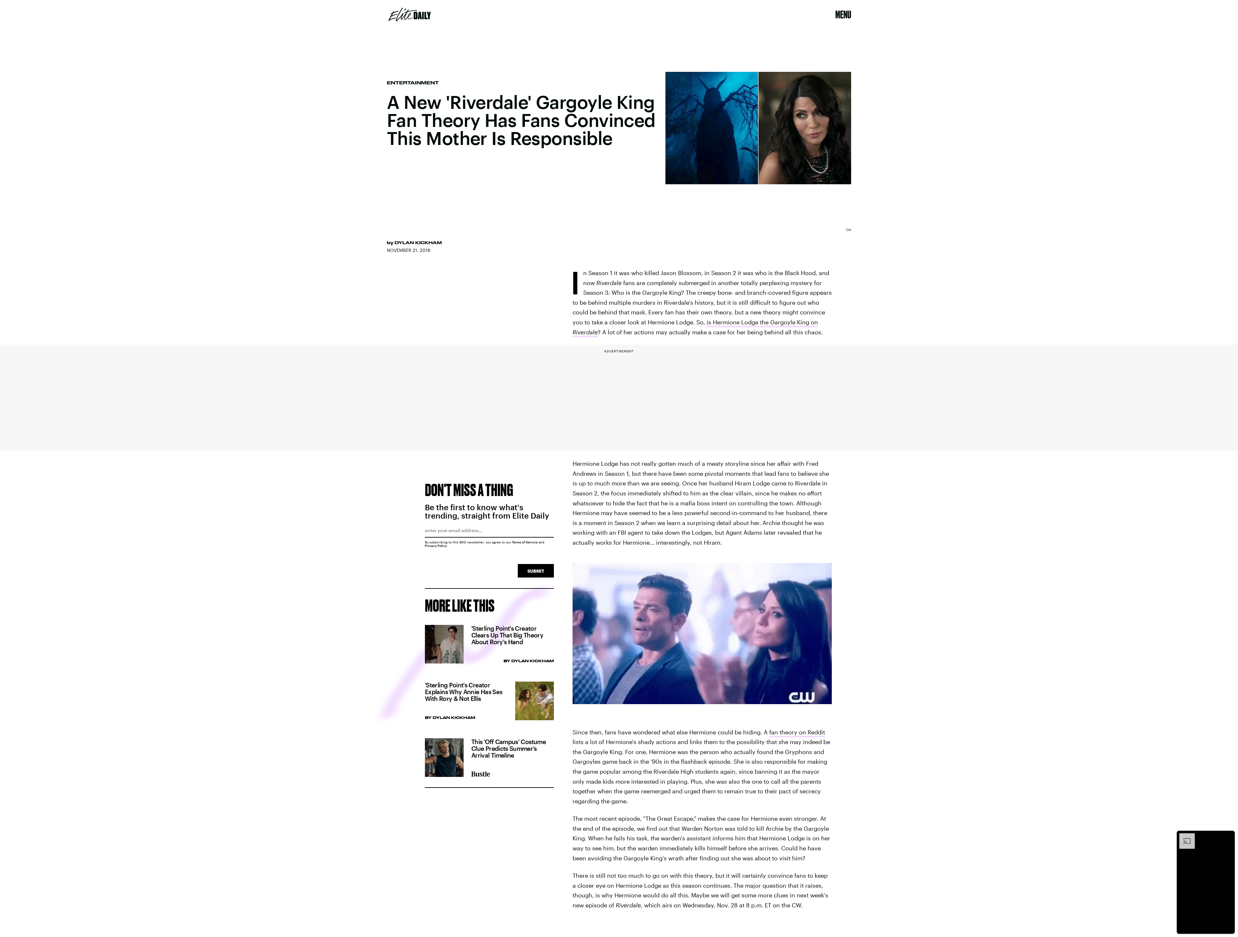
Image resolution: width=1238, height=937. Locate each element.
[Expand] (1184, 836)
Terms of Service (525, 542)
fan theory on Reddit (797, 732)
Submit (535, 571)
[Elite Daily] (409, 14)
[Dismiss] (1228, 836)
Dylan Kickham (418, 242)
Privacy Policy (436, 546)
